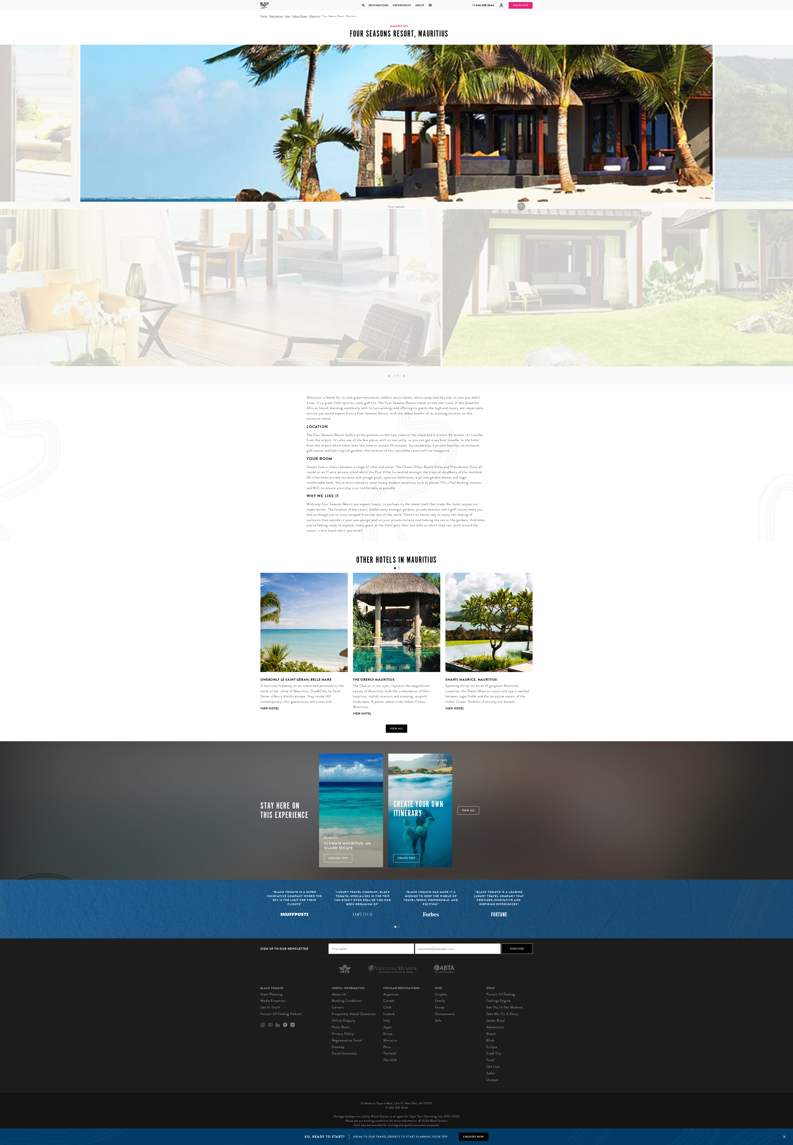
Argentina (391, 994)
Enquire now (473, 1137)
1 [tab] (395, 927)
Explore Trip (338, 858)
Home (263, 16)
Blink (490, 1040)
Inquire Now (520, 5)
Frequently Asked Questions (354, 1013)
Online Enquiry (343, 1020)
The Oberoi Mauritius (374, 679)
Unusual (492, 1079)
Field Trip (493, 1053)
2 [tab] (399, 927)
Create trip (406, 858)
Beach (491, 1033)
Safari (490, 1073)
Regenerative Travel (347, 1040)
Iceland (388, 1013)
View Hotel (269, 708)
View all (396, 728)
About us (339, 994)
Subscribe (517, 949)
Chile (387, 1007)
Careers (338, 1007)
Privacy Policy (343, 1033)
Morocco (390, 1040)
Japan (387, 1027)
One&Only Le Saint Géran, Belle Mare (296, 679)
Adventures (495, 1027)
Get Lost (493, 1066)
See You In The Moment (504, 1007)
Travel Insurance (344, 1053)
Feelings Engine (498, 1000)
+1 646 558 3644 (483, 5)
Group (439, 1007)
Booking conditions (347, 1000)
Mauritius (314, 16)
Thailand (389, 1053)
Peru (386, 1047)
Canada (388, 1000)
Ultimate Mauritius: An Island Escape (347, 845)
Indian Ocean (299, 16)
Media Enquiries (272, 1000)
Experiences (402, 5)
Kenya (388, 1033)
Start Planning (271, 994)
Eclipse (491, 1047)
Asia (287, 16)
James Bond (495, 1020)
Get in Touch (270, 1007)
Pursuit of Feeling (500, 994)
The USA (390, 1060)
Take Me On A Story (502, 1013)
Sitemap (338, 1047)
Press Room (341, 1027)
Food (490, 1060)
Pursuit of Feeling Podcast (281, 1013)
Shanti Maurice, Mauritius (471, 679)
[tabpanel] (396, 127)
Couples (441, 994)
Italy (386, 1020)
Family (440, 1000)
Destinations (378, 5)
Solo (438, 1020)
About (419, 5)
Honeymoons (445, 1013)
